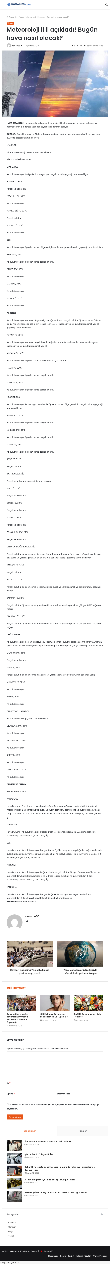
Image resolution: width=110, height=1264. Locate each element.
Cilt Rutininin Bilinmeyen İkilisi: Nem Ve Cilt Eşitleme (54, 1015)
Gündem (12, 1227)
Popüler (83, 1131)
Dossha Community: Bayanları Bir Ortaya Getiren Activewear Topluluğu (17, 1018)
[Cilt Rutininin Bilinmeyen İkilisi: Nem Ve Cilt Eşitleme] (55, 1003)
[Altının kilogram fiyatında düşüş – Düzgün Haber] (14, 1183)
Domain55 (48, 1251)
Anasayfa (12, 17)
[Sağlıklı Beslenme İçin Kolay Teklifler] (88, 1003)
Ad (8, 1083)
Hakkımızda (53, 1256)
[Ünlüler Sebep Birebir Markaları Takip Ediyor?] (14, 1145)
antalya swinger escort (10, 1262)
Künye (63, 1256)
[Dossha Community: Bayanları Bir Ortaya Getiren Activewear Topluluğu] (21, 1003)
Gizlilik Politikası (100, 1256)
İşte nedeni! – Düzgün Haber (39, 1154)
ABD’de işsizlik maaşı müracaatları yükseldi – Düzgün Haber (55, 1192)
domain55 (16, 46)
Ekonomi (12, 1222)
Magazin (12, 1231)
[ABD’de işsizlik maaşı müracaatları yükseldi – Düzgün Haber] (14, 1196)
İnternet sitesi (63, 1093)
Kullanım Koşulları (83, 1256)
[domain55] (19, 4)
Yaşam (21, 17)
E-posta (11, 1093)
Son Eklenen (29, 1131)
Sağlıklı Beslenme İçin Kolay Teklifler (88, 1015)
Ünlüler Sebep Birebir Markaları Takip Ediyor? (47, 1141)
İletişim (71, 1256)
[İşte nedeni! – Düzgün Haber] (14, 1158)
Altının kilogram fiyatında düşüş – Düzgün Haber (49, 1179)
